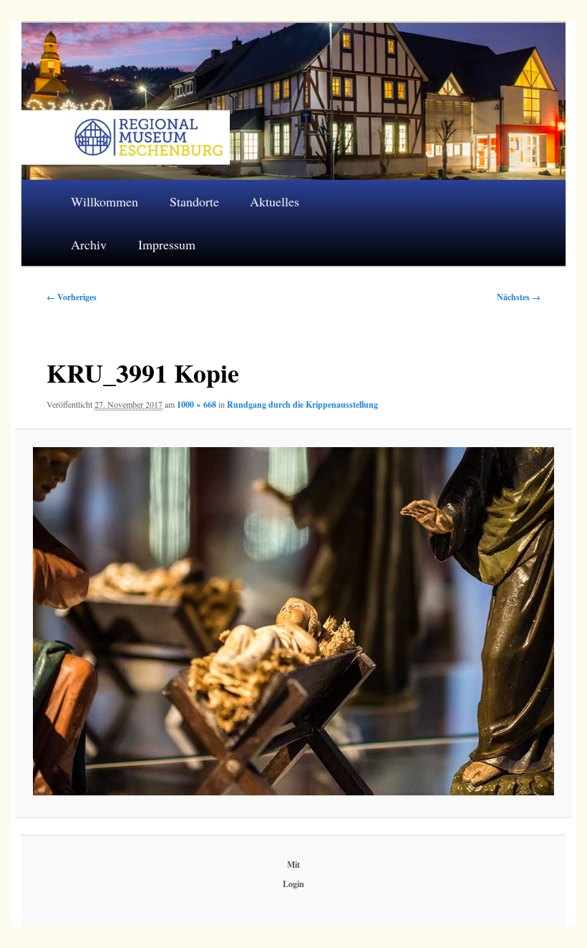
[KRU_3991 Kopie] (294, 621)
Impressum (166, 244)
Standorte (194, 201)
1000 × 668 (196, 404)
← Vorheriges (72, 297)
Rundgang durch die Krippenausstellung (302, 404)
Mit (293, 864)
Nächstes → (518, 297)
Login (293, 884)
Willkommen (104, 201)
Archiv (89, 244)
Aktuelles (274, 201)
